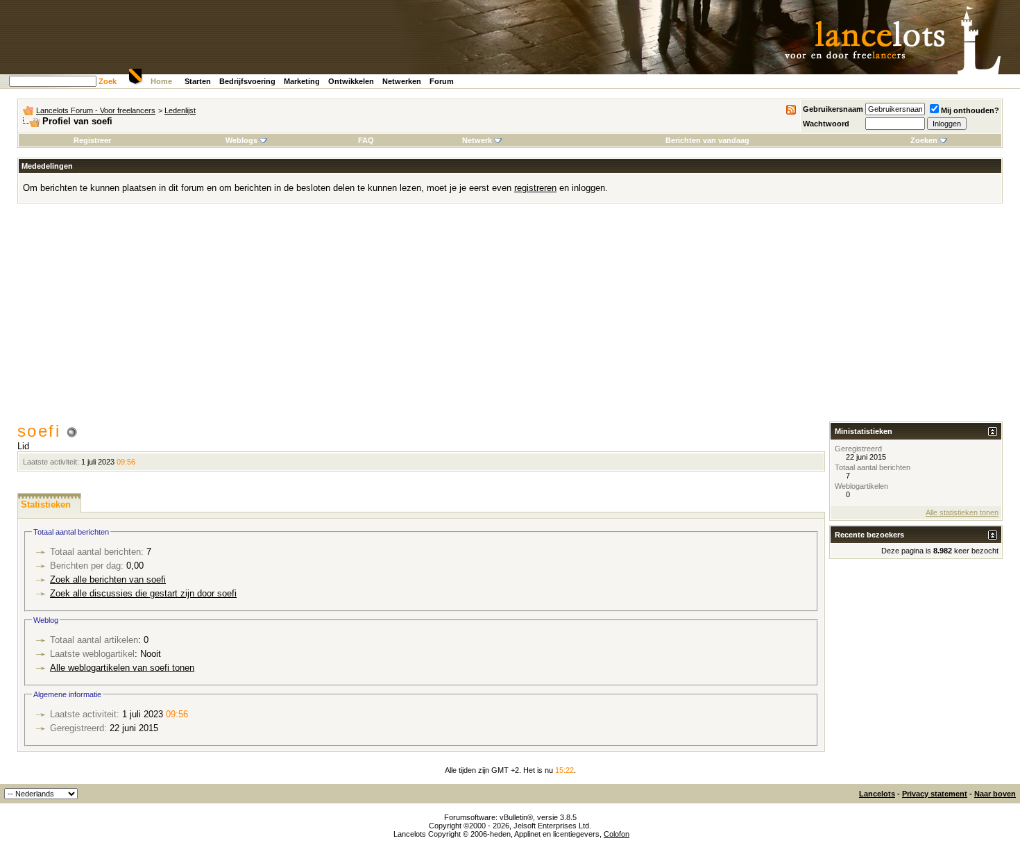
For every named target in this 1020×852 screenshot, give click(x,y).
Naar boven (995, 794)
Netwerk (477, 140)
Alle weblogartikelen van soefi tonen (122, 667)
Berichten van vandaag (707, 140)
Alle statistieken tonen (962, 512)
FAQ (366, 140)
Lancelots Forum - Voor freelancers (95, 110)
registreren (535, 188)
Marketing (302, 81)
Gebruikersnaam (833, 109)
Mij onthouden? (970, 110)
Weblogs (241, 140)
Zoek (108, 81)
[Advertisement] (510, 317)
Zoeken (923, 140)
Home (161, 81)
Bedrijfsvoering (247, 81)
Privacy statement (934, 794)
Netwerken (401, 81)
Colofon (616, 834)
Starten (198, 81)
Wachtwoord (826, 123)
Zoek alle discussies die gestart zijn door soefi (143, 593)
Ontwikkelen (351, 81)
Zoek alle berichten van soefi (108, 579)
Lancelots (877, 794)
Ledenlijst (180, 110)
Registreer (92, 140)
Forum (442, 81)
